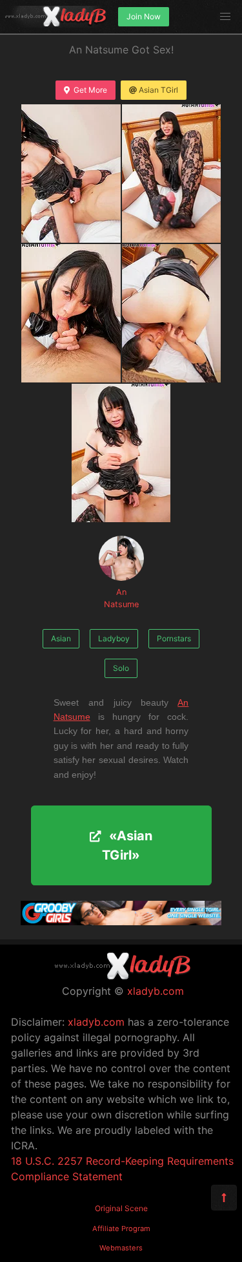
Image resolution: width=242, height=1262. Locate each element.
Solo (121, 668)
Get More (90, 90)
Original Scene (121, 1208)
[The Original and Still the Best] (121, 921)
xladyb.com (155, 990)
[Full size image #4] (121, 453)
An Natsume (121, 598)
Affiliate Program (121, 1228)
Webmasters (121, 1247)
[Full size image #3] (171, 313)
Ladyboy (114, 638)
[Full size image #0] (71, 173)
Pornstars (174, 638)
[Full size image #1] (171, 173)
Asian (61, 638)
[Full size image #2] (71, 313)
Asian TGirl (158, 90)
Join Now (143, 16)
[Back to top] (224, 1197)
